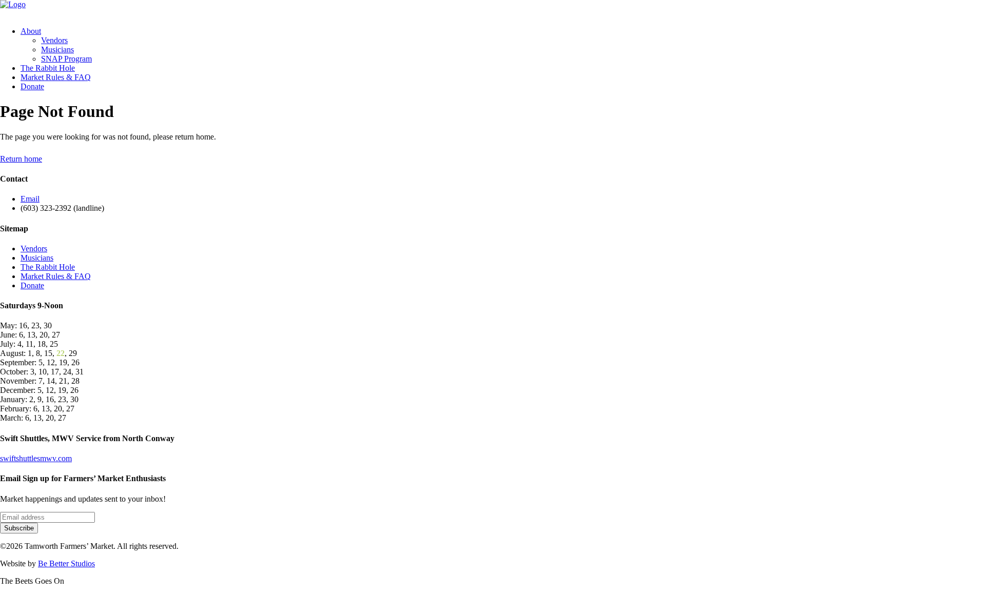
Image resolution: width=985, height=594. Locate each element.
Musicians (57, 49)
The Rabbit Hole (48, 68)
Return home (21, 158)
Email (30, 198)
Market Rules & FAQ (56, 77)
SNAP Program (66, 58)
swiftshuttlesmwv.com (36, 458)
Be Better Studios (66, 563)
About (31, 31)
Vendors (54, 40)
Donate (32, 86)
